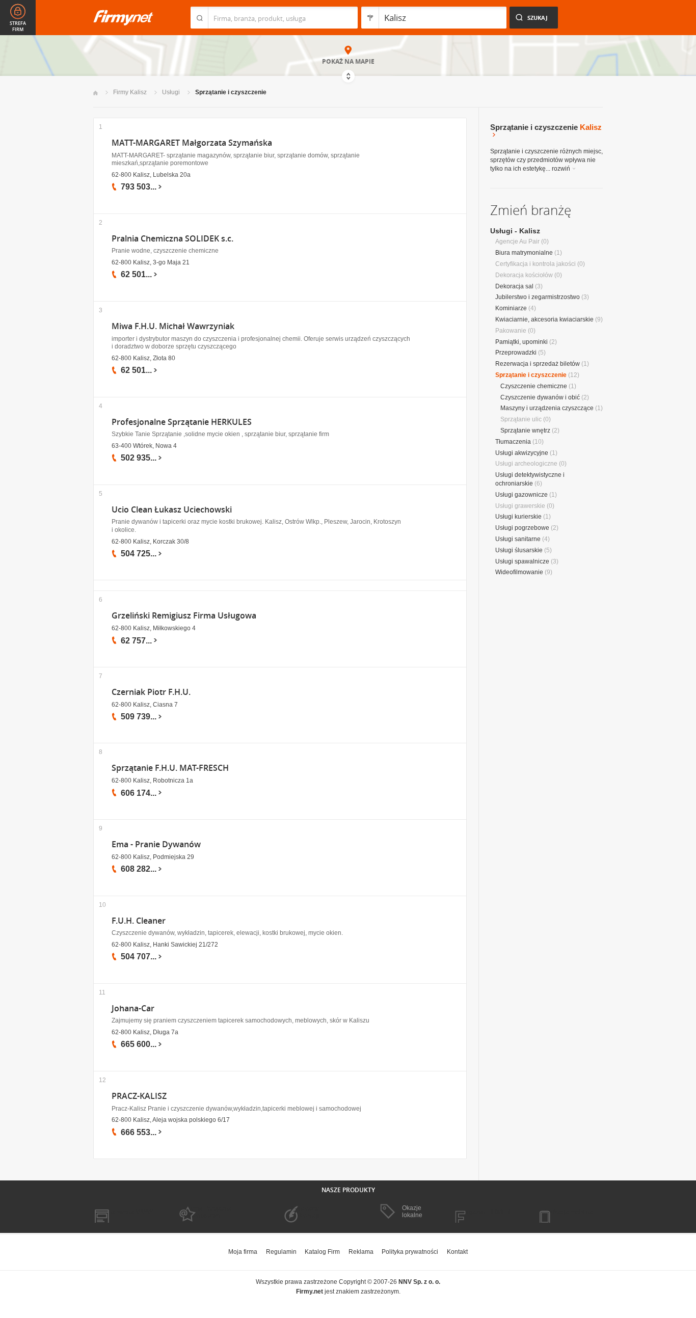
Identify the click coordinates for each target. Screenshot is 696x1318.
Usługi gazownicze (521, 494)
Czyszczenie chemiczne (533, 386)
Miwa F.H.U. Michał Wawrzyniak (173, 326)
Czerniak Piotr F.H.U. (151, 692)
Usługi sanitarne (518, 539)
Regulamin (281, 1251)
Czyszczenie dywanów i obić (540, 397)
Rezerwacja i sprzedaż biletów (537, 363)
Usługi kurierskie (518, 516)
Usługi (171, 92)
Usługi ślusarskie (519, 550)
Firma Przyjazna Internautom (209, 1212)
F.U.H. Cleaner (139, 921)
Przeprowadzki (516, 352)
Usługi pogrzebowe (522, 527)
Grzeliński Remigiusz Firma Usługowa (184, 615)
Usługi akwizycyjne (521, 452)
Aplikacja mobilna (568, 1212)
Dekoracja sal (514, 286)
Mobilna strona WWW (123, 1212)
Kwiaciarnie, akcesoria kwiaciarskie (544, 319)
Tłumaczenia (513, 441)
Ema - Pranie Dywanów (156, 844)
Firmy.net (123, 17)
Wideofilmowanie (519, 572)
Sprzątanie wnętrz (525, 430)
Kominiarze (511, 308)
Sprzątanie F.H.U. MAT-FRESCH (170, 768)
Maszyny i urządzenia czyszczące (547, 408)
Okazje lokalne (412, 1211)
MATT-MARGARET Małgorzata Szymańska (192, 143)
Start (95, 93)
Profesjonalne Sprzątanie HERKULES (182, 422)
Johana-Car (133, 1008)
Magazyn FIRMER (485, 1212)
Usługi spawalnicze (522, 561)
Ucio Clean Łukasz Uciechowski (172, 509)
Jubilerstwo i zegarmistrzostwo (537, 297)
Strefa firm (18, 26)
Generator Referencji (305, 1212)
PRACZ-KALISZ (139, 1096)
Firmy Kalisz (130, 92)
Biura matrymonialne (524, 252)
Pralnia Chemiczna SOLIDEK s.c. (172, 238)
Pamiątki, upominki (521, 341)
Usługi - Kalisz (515, 231)
